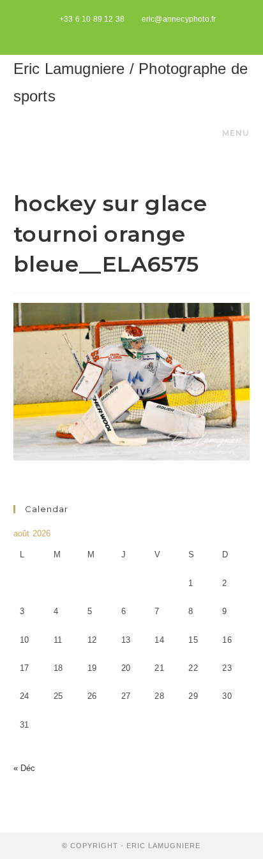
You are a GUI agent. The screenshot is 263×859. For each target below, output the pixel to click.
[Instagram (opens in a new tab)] (146, 32)
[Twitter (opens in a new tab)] (118, 32)
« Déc (24, 768)
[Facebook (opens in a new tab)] (133, 32)
